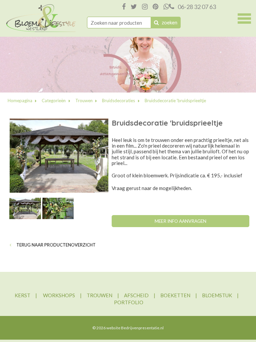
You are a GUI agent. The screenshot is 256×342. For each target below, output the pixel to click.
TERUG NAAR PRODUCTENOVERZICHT (55, 244)
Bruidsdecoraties (118, 100)
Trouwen (84, 100)
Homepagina (20, 100)
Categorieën (54, 100)
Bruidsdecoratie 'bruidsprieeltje (175, 100)
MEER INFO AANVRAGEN (180, 221)
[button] (244, 18)
